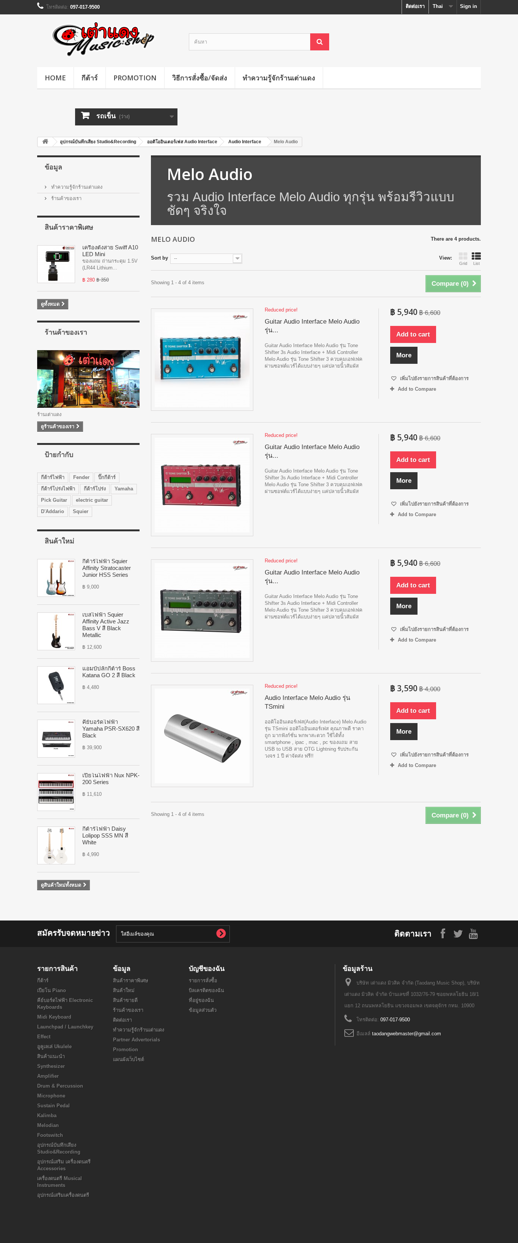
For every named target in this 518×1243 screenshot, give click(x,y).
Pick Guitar (54, 500)
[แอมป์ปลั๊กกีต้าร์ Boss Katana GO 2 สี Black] (56, 685)
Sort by (159, 258)
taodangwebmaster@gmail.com (406, 1033)
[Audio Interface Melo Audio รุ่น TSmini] (202, 736)
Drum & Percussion (60, 1086)
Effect (43, 1036)
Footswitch (50, 1135)
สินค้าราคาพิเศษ (69, 227)
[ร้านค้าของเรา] (88, 379)
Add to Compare (417, 389)
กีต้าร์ (90, 77)
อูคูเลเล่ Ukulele (54, 1046)
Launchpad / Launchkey (65, 1027)
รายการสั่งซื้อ (203, 980)
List (476, 263)
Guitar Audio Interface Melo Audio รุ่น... (312, 326)
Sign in (468, 6)
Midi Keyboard (54, 1017)
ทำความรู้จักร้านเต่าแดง (279, 77)
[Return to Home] (45, 142)
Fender (81, 477)
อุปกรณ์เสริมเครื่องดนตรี (63, 1195)
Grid (463, 263)
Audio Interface (244, 141)
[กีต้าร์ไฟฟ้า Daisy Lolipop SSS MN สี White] (56, 845)
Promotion (135, 77)
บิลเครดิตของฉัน (206, 990)
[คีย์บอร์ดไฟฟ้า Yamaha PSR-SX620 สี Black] (56, 739)
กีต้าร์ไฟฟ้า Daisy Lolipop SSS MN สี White (105, 835)
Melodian (48, 1125)
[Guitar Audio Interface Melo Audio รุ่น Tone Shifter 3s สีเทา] (202, 610)
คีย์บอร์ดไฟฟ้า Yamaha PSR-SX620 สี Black (111, 729)
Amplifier (48, 1076)
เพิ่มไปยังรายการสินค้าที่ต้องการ (434, 378)
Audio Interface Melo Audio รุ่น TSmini (307, 702)
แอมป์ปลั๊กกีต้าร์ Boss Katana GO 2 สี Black (108, 671)
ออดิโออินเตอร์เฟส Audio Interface (182, 141)
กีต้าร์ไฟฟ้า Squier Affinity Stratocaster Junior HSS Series (106, 568)
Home (55, 77)
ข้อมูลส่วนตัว (203, 1010)
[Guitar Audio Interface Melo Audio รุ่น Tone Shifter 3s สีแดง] (202, 485)
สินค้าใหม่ (59, 540)
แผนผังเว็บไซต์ (128, 1059)
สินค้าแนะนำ (51, 1056)
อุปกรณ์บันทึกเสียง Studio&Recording (98, 141)
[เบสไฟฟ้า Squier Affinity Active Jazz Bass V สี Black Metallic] (56, 631)
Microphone (51, 1096)
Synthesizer (51, 1066)
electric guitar (92, 500)
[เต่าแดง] (107, 39)
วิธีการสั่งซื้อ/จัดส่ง (199, 77)
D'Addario (52, 511)
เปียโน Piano (51, 990)
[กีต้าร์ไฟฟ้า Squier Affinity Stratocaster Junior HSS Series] (56, 578)
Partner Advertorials (136, 1040)
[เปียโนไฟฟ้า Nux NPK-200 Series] (56, 792)
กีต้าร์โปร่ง (95, 489)
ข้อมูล (53, 166)
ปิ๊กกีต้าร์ (107, 477)
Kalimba (47, 1115)
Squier (80, 511)
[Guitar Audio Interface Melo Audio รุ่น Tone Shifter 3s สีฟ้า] (202, 359)
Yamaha (124, 489)
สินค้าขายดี (125, 1000)
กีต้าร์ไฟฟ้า (52, 477)
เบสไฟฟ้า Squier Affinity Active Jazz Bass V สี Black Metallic (105, 624)
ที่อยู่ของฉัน (201, 1000)
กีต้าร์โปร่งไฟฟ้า (58, 489)
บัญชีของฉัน (206, 968)
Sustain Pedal (53, 1105)
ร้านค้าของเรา (66, 198)
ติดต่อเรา (415, 6)
